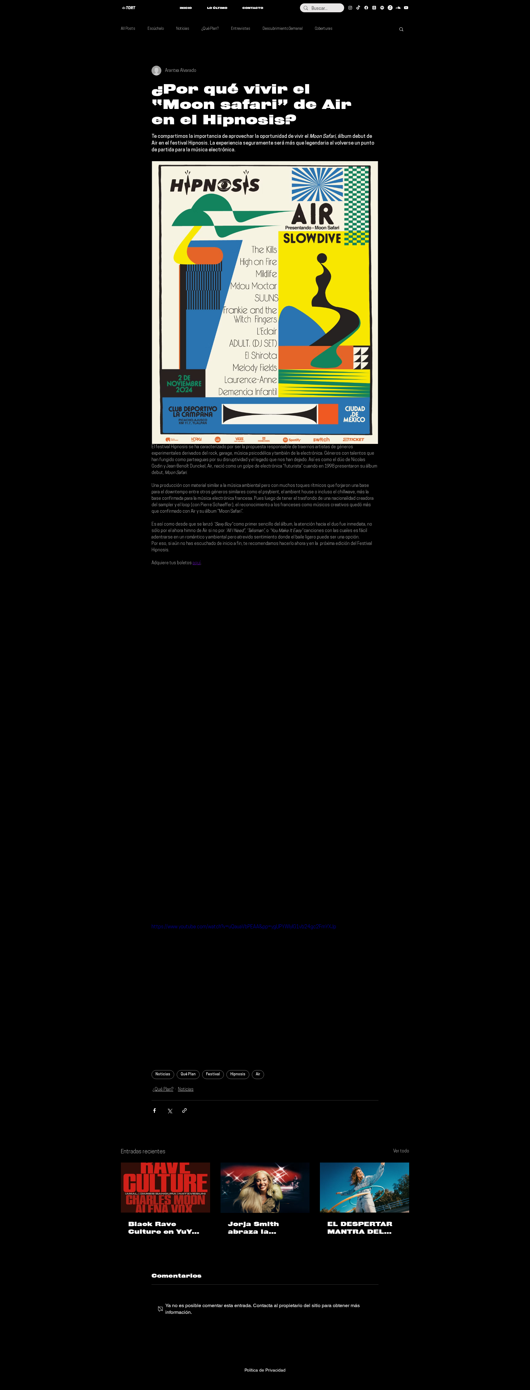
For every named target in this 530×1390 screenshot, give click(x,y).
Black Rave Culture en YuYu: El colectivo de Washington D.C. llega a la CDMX (163, 1228)
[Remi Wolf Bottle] (364, 1188)
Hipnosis (237, 1074)
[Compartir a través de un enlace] (184, 1110)
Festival (213, 1074)
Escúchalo (156, 29)
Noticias (182, 29)
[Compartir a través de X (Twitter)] (169, 1110)
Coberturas (323, 29)
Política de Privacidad (265, 1370)
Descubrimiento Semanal (283, 29)
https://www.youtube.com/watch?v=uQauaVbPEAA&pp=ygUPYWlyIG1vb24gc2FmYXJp (244, 927)
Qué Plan (188, 1074)
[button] (401, 28)
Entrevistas (240, 29)
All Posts (128, 29)
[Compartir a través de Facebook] (154, 1110)
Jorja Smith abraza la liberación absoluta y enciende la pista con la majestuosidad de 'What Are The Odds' (264, 1228)
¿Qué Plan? (210, 29)
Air (258, 1074)
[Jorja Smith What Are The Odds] (265, 1188)
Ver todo (401, 1151)
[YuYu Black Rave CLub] (165, 1188)
